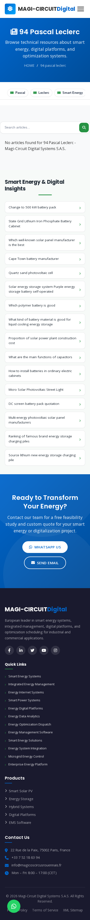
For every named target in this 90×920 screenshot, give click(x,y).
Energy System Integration (27, 748)
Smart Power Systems (24, 700)
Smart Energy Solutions (25, 740)
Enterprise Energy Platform (28, 764)
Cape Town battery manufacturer (34, 258)
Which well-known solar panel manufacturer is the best (42, 242)
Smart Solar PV (21, 791)
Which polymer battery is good (32, 305)
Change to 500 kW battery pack (32, 207)
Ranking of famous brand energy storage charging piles (40, 438)
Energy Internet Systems (26, 692)
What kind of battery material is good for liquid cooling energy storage (40, 321)
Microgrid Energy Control (26, 756)
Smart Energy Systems (24, 676)
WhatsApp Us (47, 547)
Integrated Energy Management (31, 684)
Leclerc (43, 93)
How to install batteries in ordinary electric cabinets (40, 373)
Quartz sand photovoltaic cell (31, 273)
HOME (29, 65)
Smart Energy (72, 93)
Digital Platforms (22, 814)
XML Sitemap (73, 910)
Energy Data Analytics (24, 716)
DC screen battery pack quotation (34, 403)
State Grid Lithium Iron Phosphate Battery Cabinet (40, 223)
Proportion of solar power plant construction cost (42, 340)
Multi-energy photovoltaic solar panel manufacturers (37, 419)
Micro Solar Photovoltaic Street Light (36, 389)
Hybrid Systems (21, 806)
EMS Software (20, 822)
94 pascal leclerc (53, 65)
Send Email (48, 562)
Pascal (20, 93)
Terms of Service (45, 910)
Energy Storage (21, 799)
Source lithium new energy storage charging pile (42, 457)
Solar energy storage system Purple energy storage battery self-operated (42, 289)
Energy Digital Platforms (25, 708)
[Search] (84, 127)
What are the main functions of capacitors (40, 357)
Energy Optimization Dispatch (29, 724)
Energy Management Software (30, 732)
